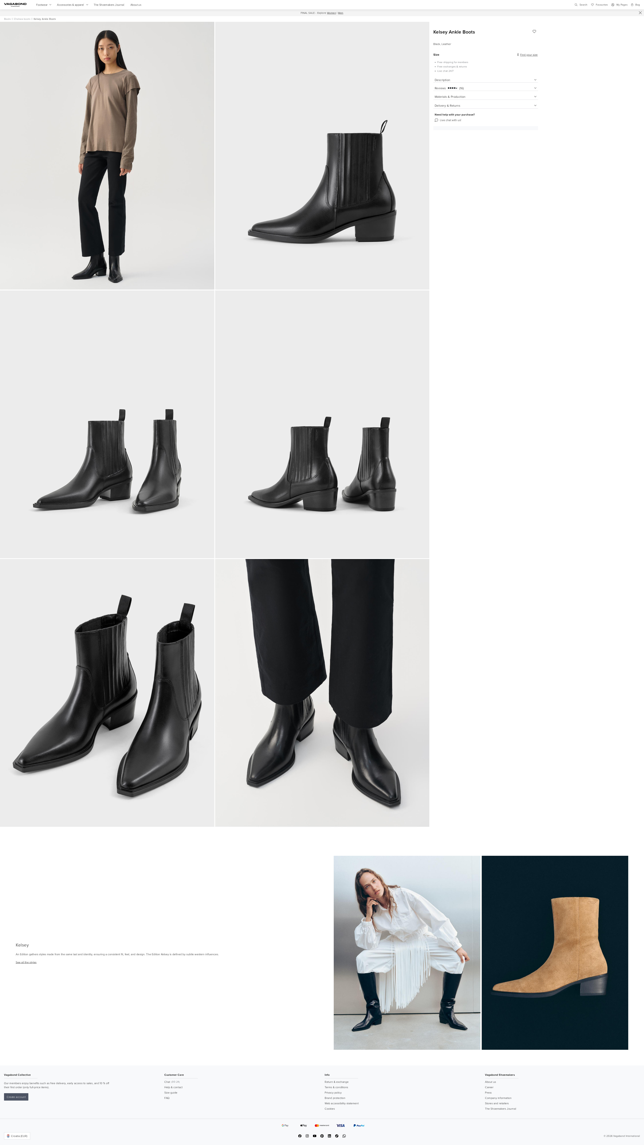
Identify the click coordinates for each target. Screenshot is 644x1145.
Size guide (170, 1092)
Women (331, 13)
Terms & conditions (336, 1087)
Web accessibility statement (342, 1103)
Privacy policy (333, 1092)
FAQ (167, 1098)
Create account (16, 1097)
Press (488, 1092)
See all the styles (26, 962)
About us (490, 1082)
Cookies (330, 1108)
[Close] (640, 12)
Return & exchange (336, 1082)
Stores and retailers (497, 1103)
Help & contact (173, 1087)
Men (340, 13)
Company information (498, 1098)
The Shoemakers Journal (500, 1108)
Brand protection (335, 1098)
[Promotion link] (481, 953)
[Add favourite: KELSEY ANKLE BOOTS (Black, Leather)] (534, 31)
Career (489, 1087)
